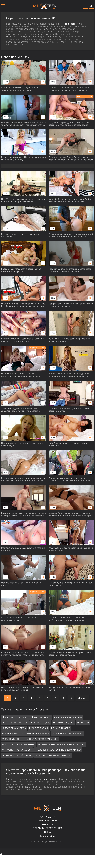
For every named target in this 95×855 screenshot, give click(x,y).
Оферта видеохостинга (47, 828)
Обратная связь (47, 820)
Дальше (82, 698)
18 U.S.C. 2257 (47, 836)
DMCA (47, 832)
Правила (47, 824)
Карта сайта (47, 816)
